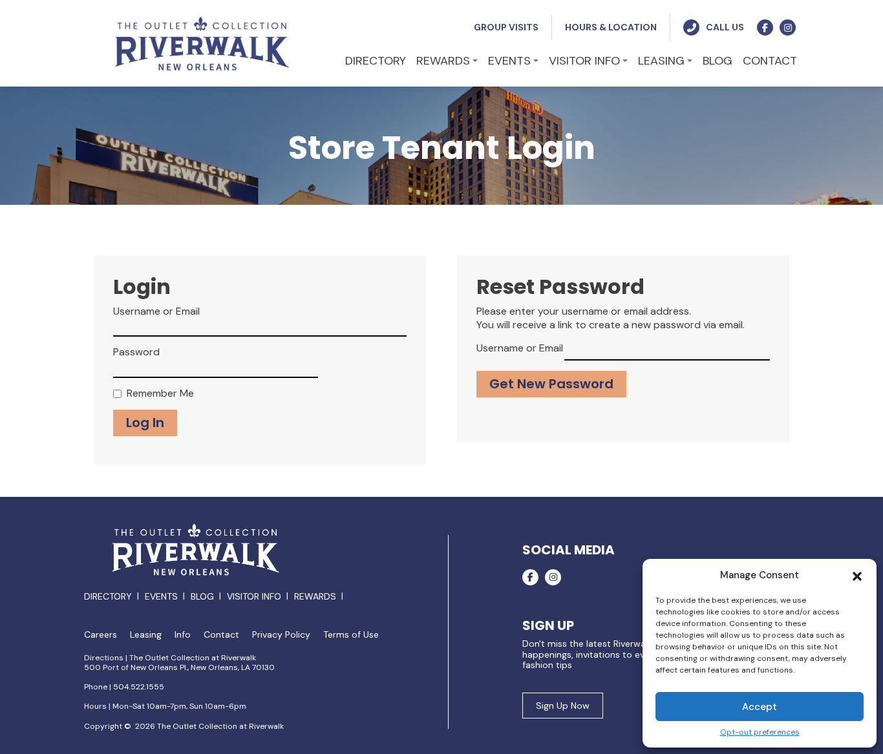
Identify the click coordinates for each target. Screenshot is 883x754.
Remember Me (160, 393)
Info (183, 634)
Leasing (146, 634)
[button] (857, 575)
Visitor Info (254, 596)
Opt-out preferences (760, 732)
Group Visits (506, 27)
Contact (221, 634)
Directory (108, 596)
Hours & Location (611, 27)
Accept (759, 706)
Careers (100, 634)
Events (161, 596)
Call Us (725, 27)
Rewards (315, 596)
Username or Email (156, 311)
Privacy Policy (281, 634)
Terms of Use (351, 634)
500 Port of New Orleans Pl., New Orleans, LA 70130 (179, 667)
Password (136, 352)
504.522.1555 (138, 687)
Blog (202, 596)
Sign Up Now (563, 705)
